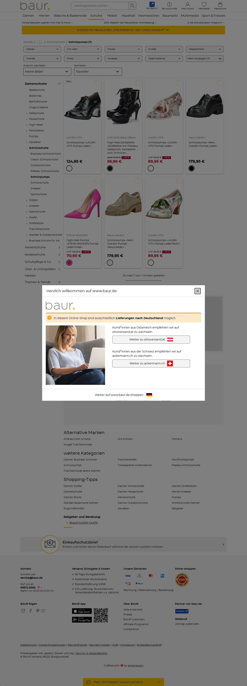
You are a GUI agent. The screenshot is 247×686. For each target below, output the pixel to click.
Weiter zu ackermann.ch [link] (147, 363)
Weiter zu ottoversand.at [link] (147, 339)
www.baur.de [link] (120, 394)
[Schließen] (198, 291)
